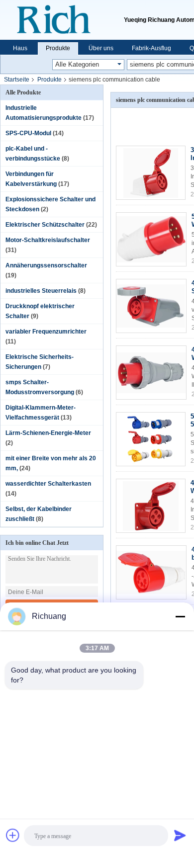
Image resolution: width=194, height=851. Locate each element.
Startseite (16, 79)
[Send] (180, 835)
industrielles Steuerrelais (41, 290)
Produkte (58, 48)
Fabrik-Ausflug (151, 48)
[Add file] (13, 835)
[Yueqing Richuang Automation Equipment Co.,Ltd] (62, 20)
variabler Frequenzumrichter (46, 331)
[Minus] (180, 616)
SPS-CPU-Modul (28, 133)
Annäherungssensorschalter (46, 265)
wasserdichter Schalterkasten (48, 483)
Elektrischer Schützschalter (45, 224)
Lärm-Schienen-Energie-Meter (48, 432)
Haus (20, 48)
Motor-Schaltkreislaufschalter (47, 240)
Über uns (101, 48)
